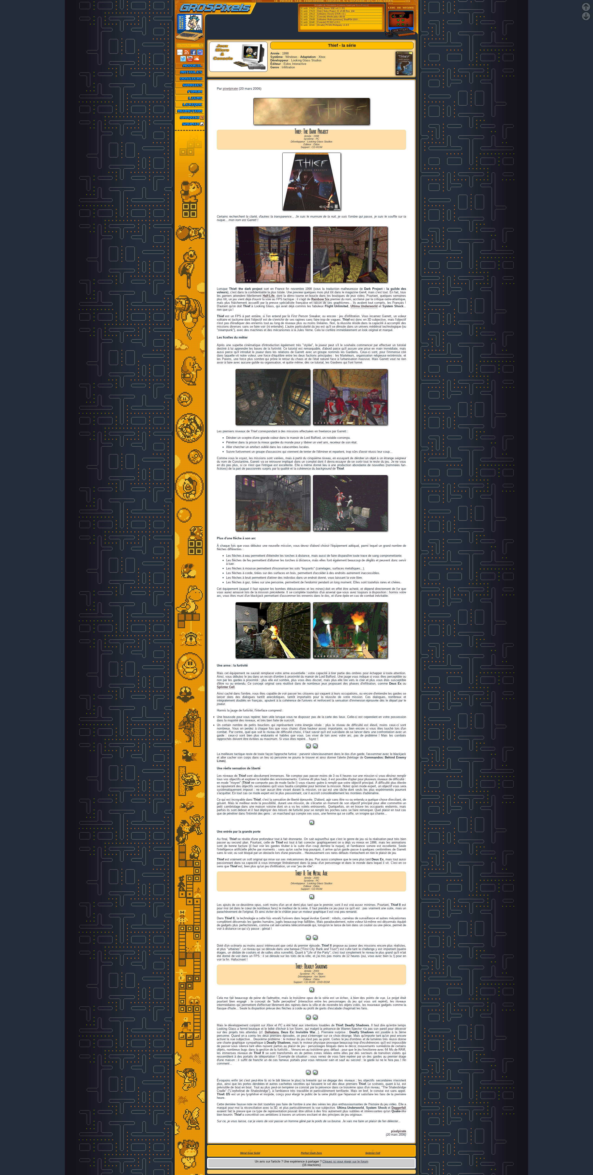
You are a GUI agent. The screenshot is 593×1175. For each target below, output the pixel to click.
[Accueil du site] (190, 65)
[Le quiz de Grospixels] (190, 117)
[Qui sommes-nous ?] (190, 111)
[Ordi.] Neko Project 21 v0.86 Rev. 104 (335, 11)
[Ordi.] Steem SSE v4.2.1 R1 (331, 8)
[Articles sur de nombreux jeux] (190, 72)
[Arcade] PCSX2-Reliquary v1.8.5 (333, 25)
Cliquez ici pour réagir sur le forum (345, 1161)
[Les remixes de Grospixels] (190, 124)
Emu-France (362, 5)
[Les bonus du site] (190, 85)
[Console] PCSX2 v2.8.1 (328, 22)
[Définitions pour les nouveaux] (190, 104)
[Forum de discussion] (190, 91)
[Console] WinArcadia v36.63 (331, 17)
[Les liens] (190, 98)
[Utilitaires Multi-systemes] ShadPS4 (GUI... (338, 19)
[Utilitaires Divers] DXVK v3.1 (331, 14)
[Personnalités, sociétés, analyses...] (190, 78)
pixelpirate (230, 88)
